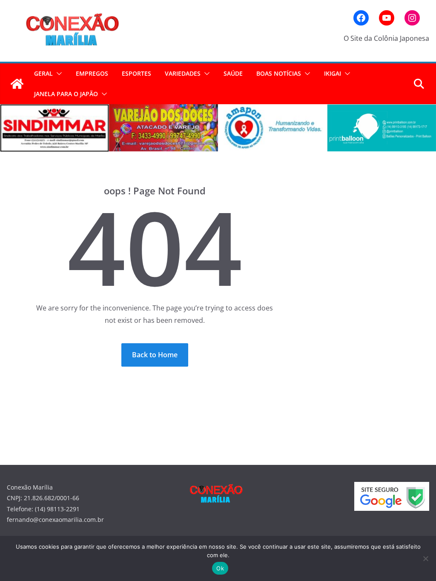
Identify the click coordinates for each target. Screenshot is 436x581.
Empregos (92, 73)
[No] (425, 558)
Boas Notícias (278, 73)
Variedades (183, 73)
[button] (57, 74)
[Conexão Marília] (17, 84)
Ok (220, 568)
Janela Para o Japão (66, 94)
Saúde (233, 73)
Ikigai (332, 73)
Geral (43, 73)
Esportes (136, 73)
